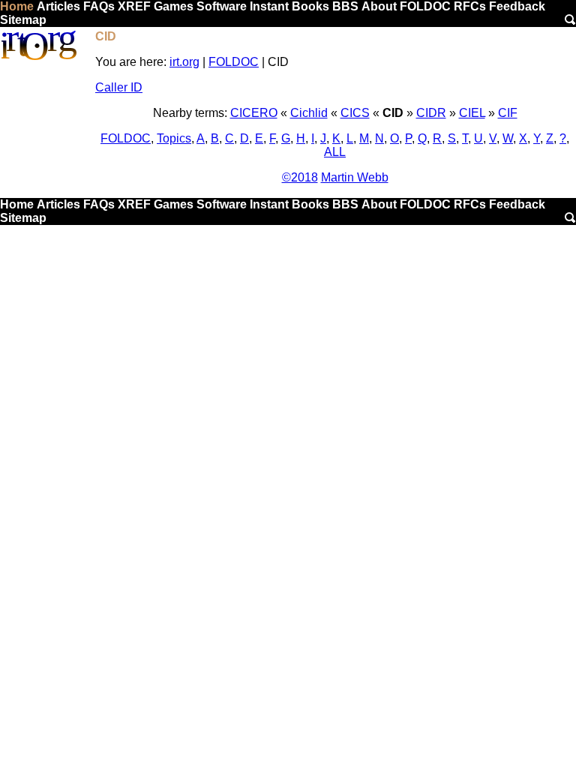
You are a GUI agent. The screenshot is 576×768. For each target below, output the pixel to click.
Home (17, 6)
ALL (335, 152)
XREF (134, 6)
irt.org (185, 62)
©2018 (300, 177)
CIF (508, 112)
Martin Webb (354, 177)
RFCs (470, 6)
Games (174, 6)
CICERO (254, 112)
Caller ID (118, 87)
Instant (269, 6)
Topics (174, 138)
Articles (58, 6)
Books (310, 6)
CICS (355, 112)
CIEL (472, 112)
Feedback (517, 6)
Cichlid (309, 112)
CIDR (431, 112)
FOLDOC (425, 6)
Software (221, 6)
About (379, 6)
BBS (345, 6)
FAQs (99, 6)
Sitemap (23, 20)
